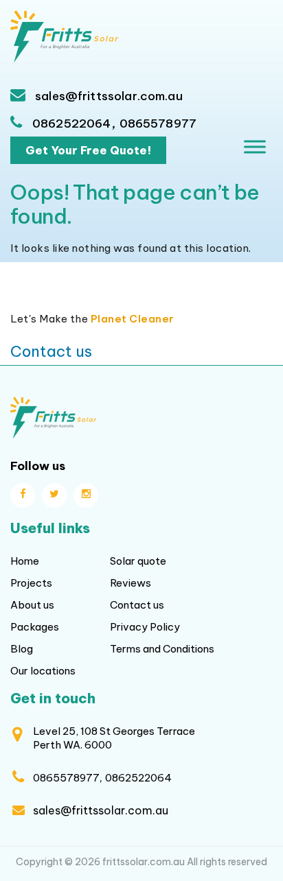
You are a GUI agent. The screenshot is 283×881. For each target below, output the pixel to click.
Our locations (43, 670)
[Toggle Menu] (255, 147)
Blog (21, 648)
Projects (31, 582)
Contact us (51, 351)
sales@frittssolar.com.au (107, 96)
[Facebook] (22, 495)
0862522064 (71, 123)
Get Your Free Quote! (88, 150)
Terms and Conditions (162, 648)
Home (24, 560)
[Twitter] (54, 495)
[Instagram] (85, 495)
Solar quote (138, 560)
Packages (34, 626)
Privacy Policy (145, 626)
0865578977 (158, 123)
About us (32, 604)
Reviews (130, 582)
